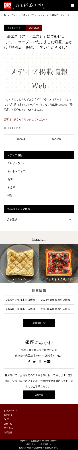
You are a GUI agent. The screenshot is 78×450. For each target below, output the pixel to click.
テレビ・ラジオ (16, 163)
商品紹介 (8, 415)
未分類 (11, 187)
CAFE (6, 419)
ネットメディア (14, 27)
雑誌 (10, 195)
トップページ (10, 410)
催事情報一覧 (39, 323)
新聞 (10, 179)
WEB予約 (8, 428)
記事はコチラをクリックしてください (25, 119)
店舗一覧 (39, 394)
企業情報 (8, 432)
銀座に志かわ (39, 342)
